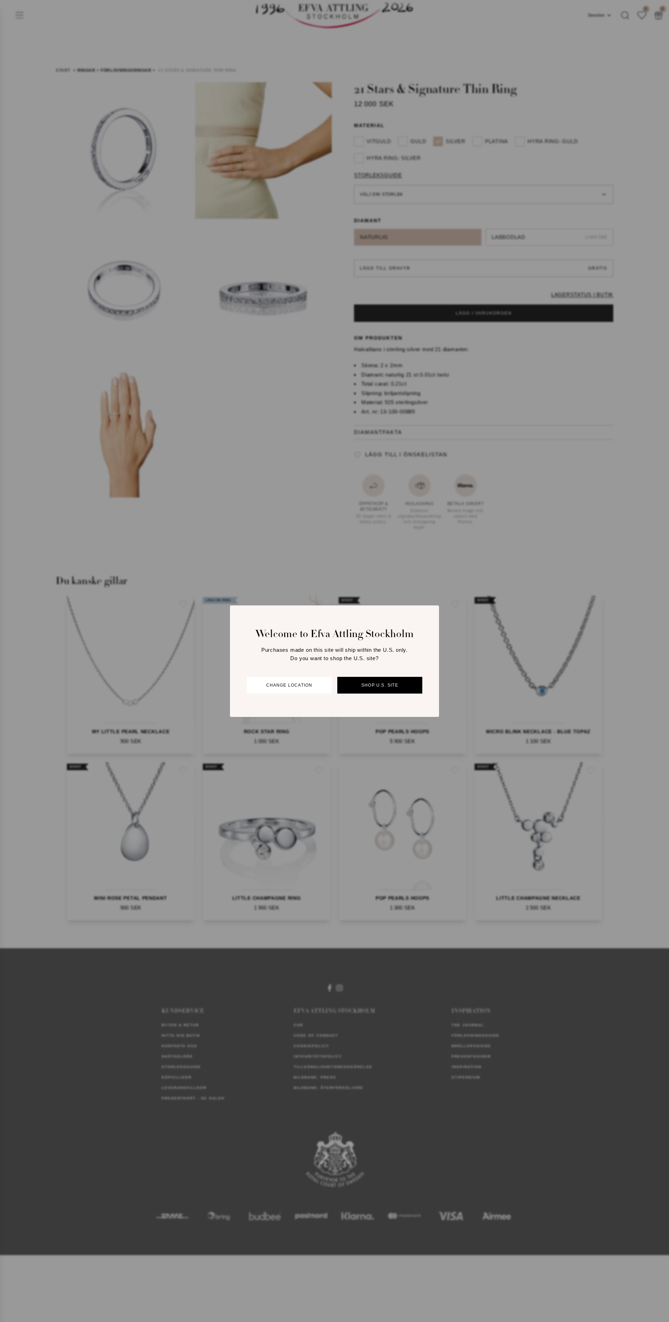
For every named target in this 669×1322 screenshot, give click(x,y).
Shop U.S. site (379, 684)
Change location (289, 684)
